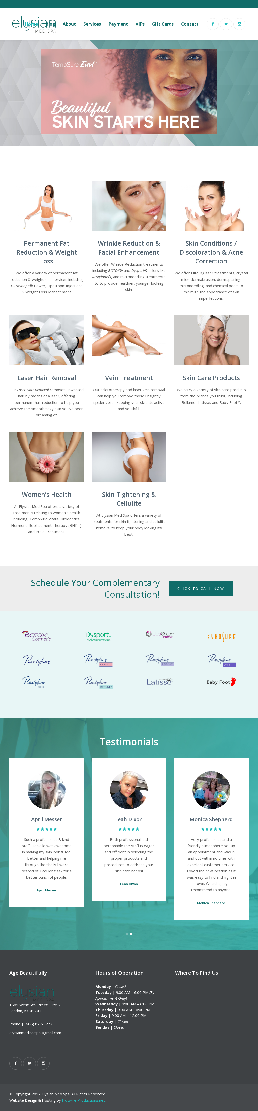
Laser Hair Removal (46, 377)
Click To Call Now (200, 588)
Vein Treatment (129, 377)
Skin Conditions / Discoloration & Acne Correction (211, 252)
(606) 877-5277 (38, 1023)
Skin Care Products (211, 377)
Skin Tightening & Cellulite (129, 498)
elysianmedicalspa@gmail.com (35, 1032)
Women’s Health (47, 494)
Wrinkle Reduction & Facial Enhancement (129, 247)
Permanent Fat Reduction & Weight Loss (46, 252)
